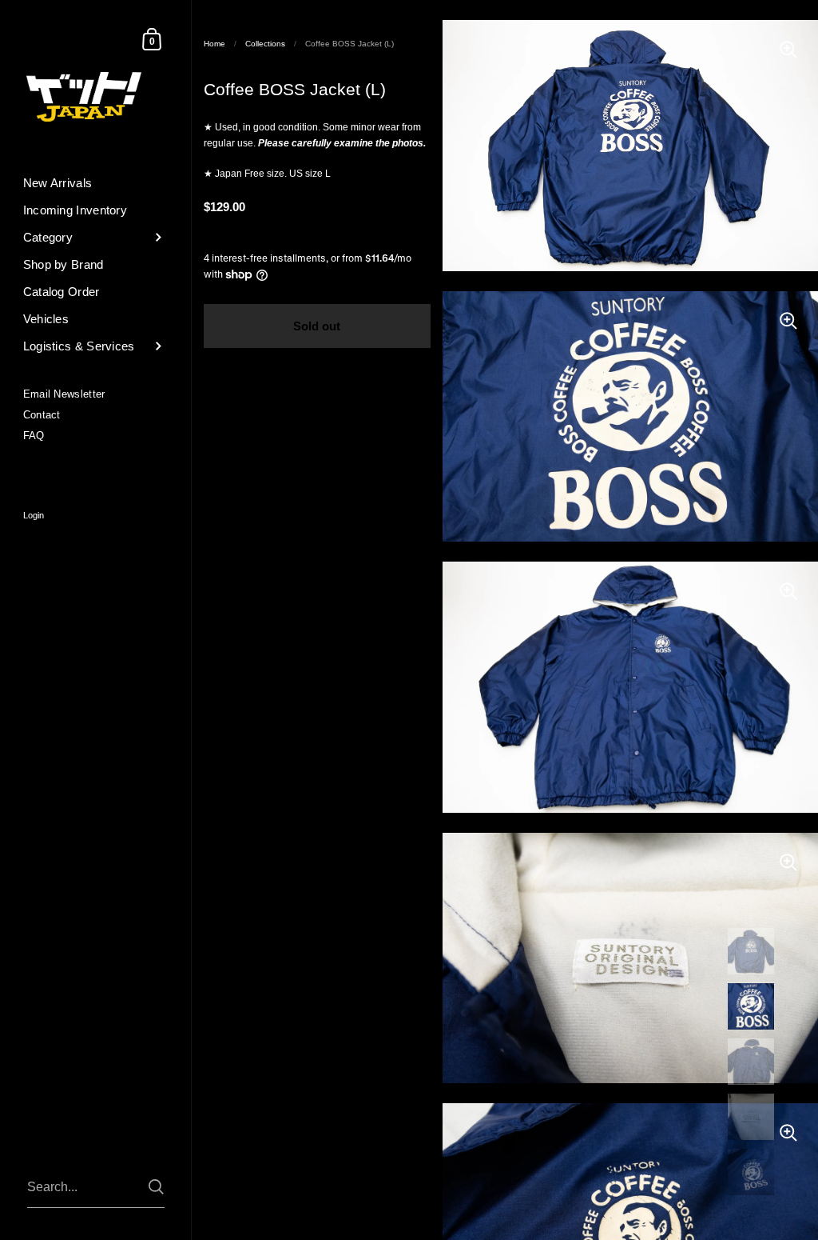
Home (214, 43)
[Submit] (156, 1186)
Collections (265, 43)
